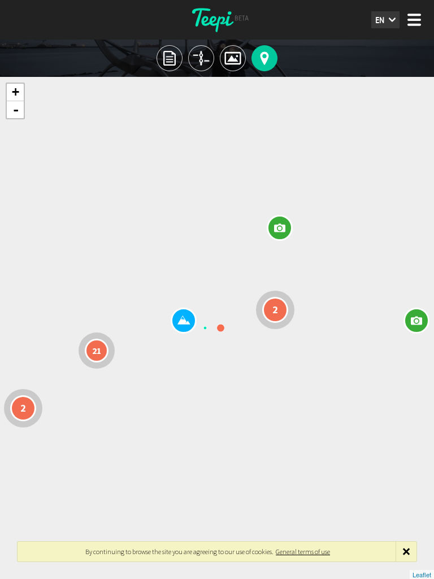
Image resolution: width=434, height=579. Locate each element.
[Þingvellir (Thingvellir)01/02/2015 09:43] (184, 321)
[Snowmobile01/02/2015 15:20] (280, 228)
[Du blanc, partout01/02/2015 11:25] (416, 321)
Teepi (217, 20)
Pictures (233, 58)
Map (264, 58)
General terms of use (303, 551)
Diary (201, 58)
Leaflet (422, 574)
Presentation (170, 58)
